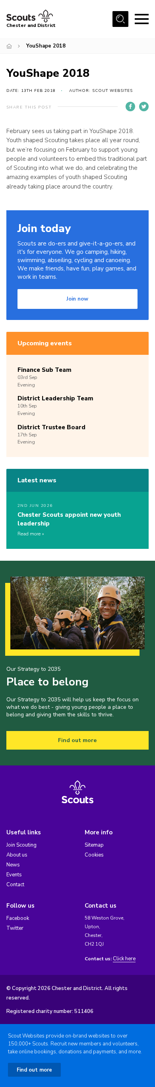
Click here (124, 959)
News (13, 864)
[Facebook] (130, 106)
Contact (15, 884)
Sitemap (94, 845)
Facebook (17, 918)
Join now (77, 299)
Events (14, 874)
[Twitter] (144, 106)
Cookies (94, 855)
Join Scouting (21, 845)
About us (16, 855)
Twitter (14, 928)
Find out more (77, 740)
